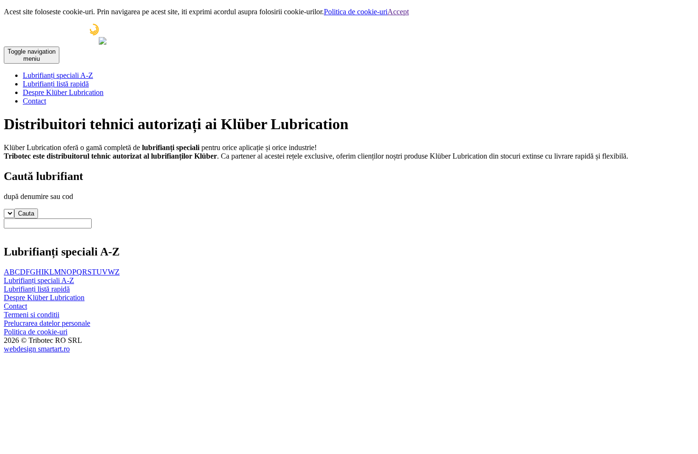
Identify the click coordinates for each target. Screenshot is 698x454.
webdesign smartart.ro (37, 349)
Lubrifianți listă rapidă (56, 84)
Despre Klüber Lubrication (63, 92)
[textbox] (48, 223)
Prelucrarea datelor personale (47, 323)
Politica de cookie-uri (355, 12)
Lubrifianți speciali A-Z (58, 75)
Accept (398, 12)
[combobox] (349, 227)
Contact (34, 101)
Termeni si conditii (31, 315)
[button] (26, 213)
